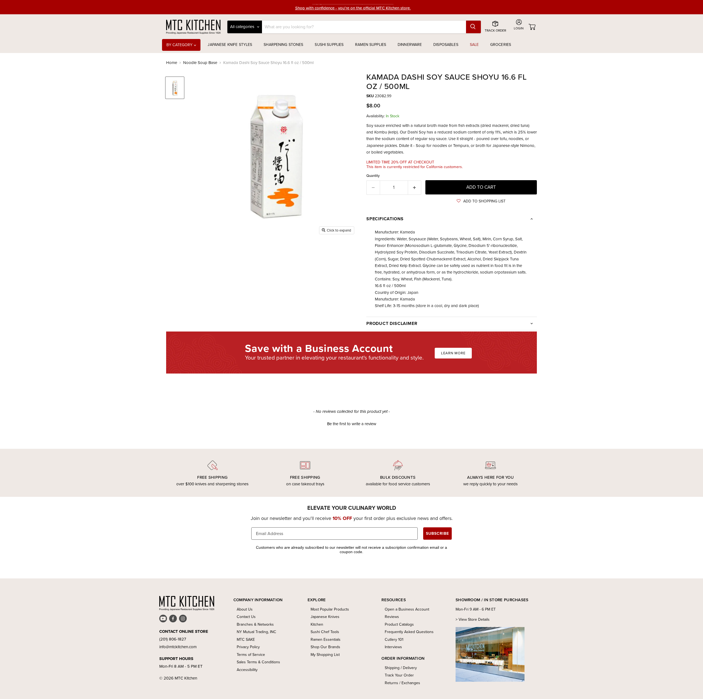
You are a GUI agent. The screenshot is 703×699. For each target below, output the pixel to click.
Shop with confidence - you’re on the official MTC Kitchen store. (353, 7)
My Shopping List (325, 655)
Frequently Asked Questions (409, 632)
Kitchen (317, 624)
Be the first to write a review (351, 424)
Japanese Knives (325, 617)
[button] (481, 201)
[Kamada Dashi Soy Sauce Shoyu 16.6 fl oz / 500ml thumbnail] (175, 88)
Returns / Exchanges (402, 683)
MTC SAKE (246, 639)
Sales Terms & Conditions (258, 662)
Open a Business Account (407, 609)
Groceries (500, 45)
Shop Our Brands (325, 647)
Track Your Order (399, 675)
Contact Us (246, 617)
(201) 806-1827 (172, 639)
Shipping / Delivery (401, 668)
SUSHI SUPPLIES (329, 45)
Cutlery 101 (394, 639)
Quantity (373, 176)
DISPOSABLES (445, 45)
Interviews (393, 647)
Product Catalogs (399, 624)
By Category (180, 45)
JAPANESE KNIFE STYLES (230, 45)
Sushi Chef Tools (325, 632)
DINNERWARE (410, 45)
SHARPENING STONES (283, 45)
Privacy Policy (248, 647)
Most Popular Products (330, 609)
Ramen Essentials (326, 639)
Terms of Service (251, 655)
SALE (474, 45)
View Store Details (474, 619)
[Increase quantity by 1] (415, 187)
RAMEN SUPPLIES (370, 45)
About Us (245, 609)
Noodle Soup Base (200, 62)
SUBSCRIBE (437, 533)
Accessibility (247, 670)
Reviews (392, 617)
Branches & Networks (255, 624)
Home (171, 62)
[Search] (473, 27)
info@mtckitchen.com (178, 647)
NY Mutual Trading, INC (256, 632)
